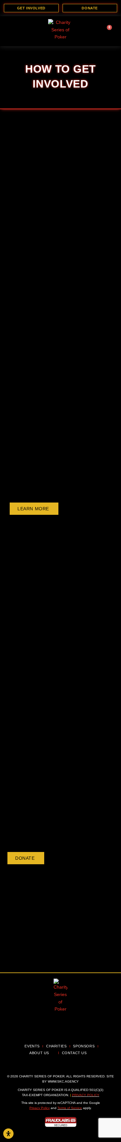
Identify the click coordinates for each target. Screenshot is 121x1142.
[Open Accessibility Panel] (8, 1133)
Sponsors (84, 1046)
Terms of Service (69, 1108)
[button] (14, 30)
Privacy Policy (85, 1095)
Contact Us (74, 1053)
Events (32, 1046)
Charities (56, 1046)
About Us (39, 1053)
